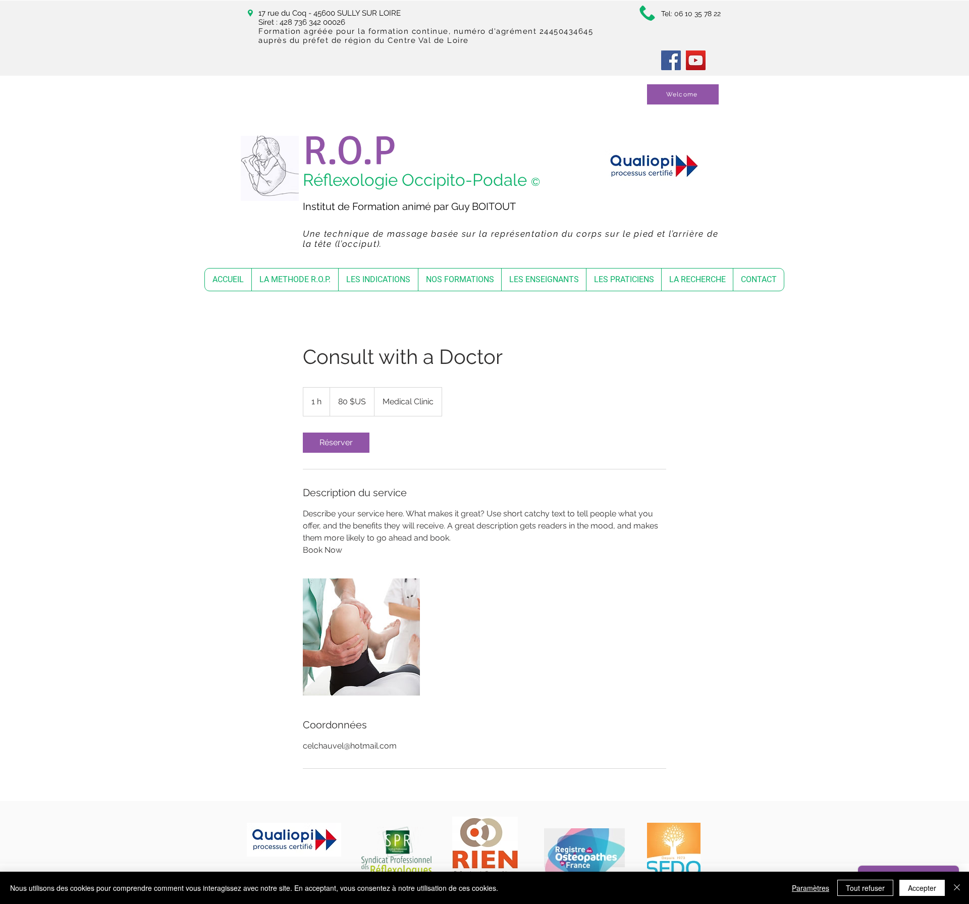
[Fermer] (957, 888)
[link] (336, 443)
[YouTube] (696, 60)
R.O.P (349, 151)
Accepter (922, 888)
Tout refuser (865, 888)
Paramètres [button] (810, 888)
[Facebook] (671, 60)
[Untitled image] (361, 637)
